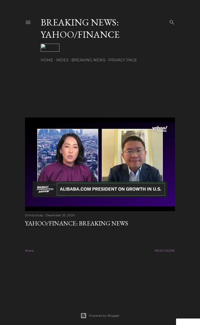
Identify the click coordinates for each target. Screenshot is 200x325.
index (62, 60)
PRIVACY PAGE (122, 60)
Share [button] (29, 250)
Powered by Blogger (104, 315)
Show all (161, 90)
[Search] (172, 21)
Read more (165, 250)
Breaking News (88, 60)
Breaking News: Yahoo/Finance (80, 28)
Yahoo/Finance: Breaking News (76, 223)
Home (47, 60)
